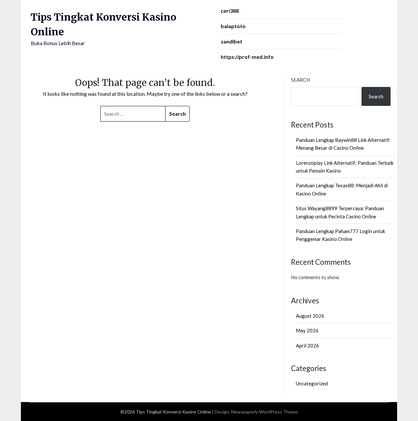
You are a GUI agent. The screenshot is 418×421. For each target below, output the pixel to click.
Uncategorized (312, 383)
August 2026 (310, 316)
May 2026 (307, 330)
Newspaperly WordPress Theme (264, 411)
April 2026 (307, 345)
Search (300, 80)
